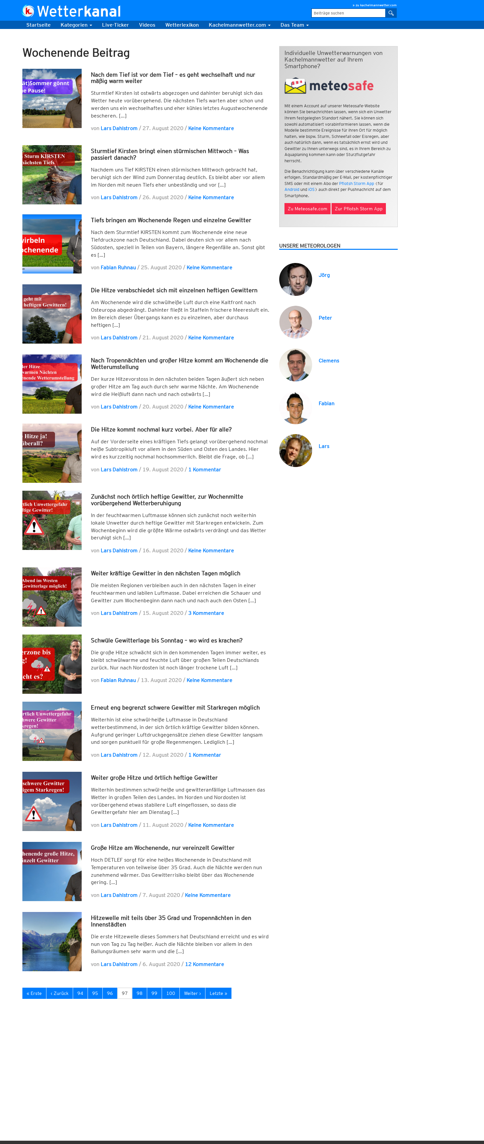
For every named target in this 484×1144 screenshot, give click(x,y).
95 (95, 993)
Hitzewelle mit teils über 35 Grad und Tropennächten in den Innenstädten (171, 921)
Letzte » (218, 993)
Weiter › (192, 993)
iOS (311, 189)
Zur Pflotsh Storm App (359, 208)
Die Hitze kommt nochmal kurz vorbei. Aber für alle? (161, 429)
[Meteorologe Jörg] (295, 279)
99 (154, 993)
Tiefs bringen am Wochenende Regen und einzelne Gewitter (171, 220)
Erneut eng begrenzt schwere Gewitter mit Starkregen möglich (175, 707)
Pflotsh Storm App (356, 183)
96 (110, 993)
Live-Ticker (115, 25)
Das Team (293, 25)
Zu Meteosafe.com (307, 208)
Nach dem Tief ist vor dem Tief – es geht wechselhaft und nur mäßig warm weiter (173, 78)
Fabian (327, 403)
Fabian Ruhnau (118, 267)
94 (80, 993)
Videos (147, 25)
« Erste (34, 993)
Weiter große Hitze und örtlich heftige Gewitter (154, 777)
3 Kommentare (206, 613)
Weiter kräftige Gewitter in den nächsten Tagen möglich (165, 573)
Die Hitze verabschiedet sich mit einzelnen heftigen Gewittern (174, 290)
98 (140, 993)
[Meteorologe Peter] (295, 322)
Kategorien (75, 25)
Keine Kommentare (211, 128)
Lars (324, 446)
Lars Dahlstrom (119, 128)
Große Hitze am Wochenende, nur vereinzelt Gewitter (162, 847)
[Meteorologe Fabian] (295, 407)
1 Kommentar (204, 469)
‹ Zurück (59, 993)
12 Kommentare (204, 964)
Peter (325, 318)
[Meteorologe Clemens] (295, 364)
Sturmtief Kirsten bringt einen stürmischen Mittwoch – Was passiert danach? (170, 154)
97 (125, 993)
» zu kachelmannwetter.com (375, 5)
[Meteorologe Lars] (295, 450)
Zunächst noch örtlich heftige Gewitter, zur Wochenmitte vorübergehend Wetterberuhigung (167, 500)
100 (170, 993)
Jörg (324, 275)
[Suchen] (391, 13)
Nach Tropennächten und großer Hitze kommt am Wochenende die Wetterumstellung (179, 363)
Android (291, 189)
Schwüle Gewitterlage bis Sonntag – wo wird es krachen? (167, 640)
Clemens (329, 360)
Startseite (38, 25)
